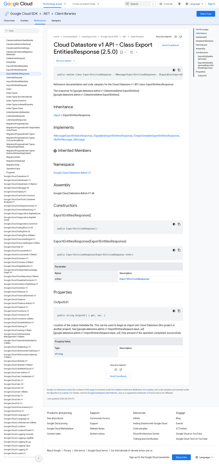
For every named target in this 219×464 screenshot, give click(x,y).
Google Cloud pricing (57, 423)
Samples (56, 20)
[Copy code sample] (179, 70)
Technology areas (52, 3)
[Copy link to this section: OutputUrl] (71, 302)
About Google (54, 450)
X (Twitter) (181, 428)
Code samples (140, 428)
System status (97, 433)
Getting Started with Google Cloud (150, 423)
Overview (9, 20)
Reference (40, 20)
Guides (24, 20)
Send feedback (170, 45)
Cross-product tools (84, 3)
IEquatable (99, 135)
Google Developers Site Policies (102, 393)
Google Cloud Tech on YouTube (191, 439)
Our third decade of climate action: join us (131, 450)
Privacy (67, 450)
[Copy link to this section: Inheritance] (76, 107)
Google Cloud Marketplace (60, 428)
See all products (55, 418)
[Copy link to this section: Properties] (76, 293)
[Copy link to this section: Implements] (77, 128)
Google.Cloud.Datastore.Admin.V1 (72, 172)
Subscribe (181, 457)
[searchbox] (21, 30)
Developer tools (89, 36)
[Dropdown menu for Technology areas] (66, 4)
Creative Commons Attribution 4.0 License (134, 389)
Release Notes (97, 428)
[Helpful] (175, 36)
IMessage (59, 135)
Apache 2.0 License (59, 393)
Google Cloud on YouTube (189, 433)
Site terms (79, 450)
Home (56, 36)
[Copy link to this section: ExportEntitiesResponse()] (94, 216)
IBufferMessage (63, 139)
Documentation (70, 36)
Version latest (66, 60)
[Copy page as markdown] (132, 52)
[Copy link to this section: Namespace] (77, 165)
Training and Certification (145, 439)
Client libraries (65, 14)
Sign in (211, 4)
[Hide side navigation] (38, 458)
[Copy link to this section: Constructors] (81, 206)
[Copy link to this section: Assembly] (73, 185)
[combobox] (140, 4)
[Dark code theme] (174, 70)
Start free (205, 13)
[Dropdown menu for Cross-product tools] (99, 4)
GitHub (136, 418)
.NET (46, 14)
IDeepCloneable (143, 135)
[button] (118, 151)
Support (94, 423)
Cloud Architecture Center (146, 433)
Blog (178, 418)
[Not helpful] (180, 36)
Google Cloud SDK (24, 14)
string (59, 353)
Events (179, 423)
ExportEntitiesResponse (78, 135)
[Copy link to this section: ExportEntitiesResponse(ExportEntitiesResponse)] (129, 242)
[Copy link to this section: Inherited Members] (94, 151)
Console (168, 3)
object (57, 115)
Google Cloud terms (98, 450)
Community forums (100, 418)
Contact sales (54, 433)
